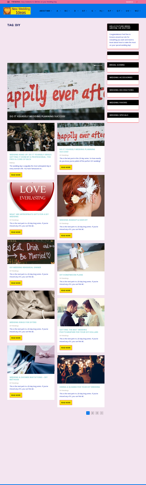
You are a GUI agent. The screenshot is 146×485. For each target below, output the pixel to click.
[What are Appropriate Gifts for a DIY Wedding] (31, 196)
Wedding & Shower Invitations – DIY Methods (28, 378)
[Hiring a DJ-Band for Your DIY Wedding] (80, 369)
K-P (109, 11)
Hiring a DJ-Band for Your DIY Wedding (80, 387)
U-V (127, 11)
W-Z (136, 11)
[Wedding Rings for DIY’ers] (31, 305)
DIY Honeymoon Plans (71, 275)
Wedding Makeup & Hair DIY (74, 220)
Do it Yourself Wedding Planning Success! (37, 116)
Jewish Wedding (27, 2)
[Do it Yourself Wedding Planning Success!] (80, 134)
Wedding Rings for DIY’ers (23, 322)
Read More (16, 175)
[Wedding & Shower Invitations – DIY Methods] (31, 359)
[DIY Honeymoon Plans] (80, 257)
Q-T (118, 11)
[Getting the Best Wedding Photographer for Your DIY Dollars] (80, 312)
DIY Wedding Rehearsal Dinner (25, 267)
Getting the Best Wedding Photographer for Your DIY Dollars (79, 330)
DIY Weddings (14, 220)
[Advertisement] (55, 44)
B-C (66, 11)
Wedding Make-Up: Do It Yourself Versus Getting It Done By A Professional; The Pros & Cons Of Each (30, 157)
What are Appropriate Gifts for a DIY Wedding (29, 215)
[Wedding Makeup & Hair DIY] (80, 196)
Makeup (12, 163)
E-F (83, 11)
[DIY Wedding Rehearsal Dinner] (31, 252)
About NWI (45, 11)
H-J (101, 11)
